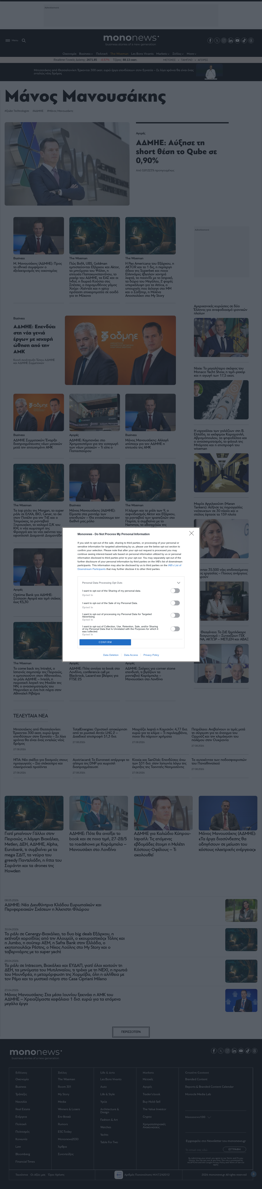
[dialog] (131, 594)
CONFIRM (105, 642)
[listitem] (131, 583)
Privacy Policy (151, 655)
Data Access (131, 655)
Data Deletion (111, 655)
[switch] (175, 590)
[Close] (192, 534)
